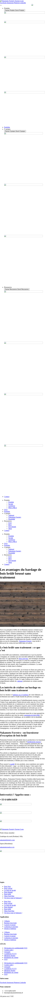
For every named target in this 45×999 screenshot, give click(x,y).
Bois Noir (7, 886)
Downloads (12, 527)
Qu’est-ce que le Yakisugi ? (13, 898)
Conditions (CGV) (10, 954)
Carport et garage (10, 925)
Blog (10, 525)
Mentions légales (9, 956)
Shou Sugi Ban (9, 896)
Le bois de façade (10, 890)
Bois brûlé (7, 894)
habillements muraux (34, 742)
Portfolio (7, 511)
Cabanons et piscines (11, 927)
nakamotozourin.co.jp (7, 847)
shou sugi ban (23, 658)
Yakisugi (11, 515)
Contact (6, 530)
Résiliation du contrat (11, 957)
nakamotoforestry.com (7, 840)
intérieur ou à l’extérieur (21, 695)
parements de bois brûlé (32, 715)
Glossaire (7, 952)
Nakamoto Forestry (14, 517)
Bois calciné (8, 888)
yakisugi (19, 681)
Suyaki (10, 504)
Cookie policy (9, 950)
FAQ (6, 510)
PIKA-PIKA (12, 508)
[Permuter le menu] (1, 5)
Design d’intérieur (10, 928)
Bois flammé (8, 892)
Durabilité (11, 519)
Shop (10, 528)
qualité (12, 764)
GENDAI (11, 506)
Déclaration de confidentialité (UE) (15, 948)
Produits (11, 502)
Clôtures (7, 921)
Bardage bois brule (10, 923)
